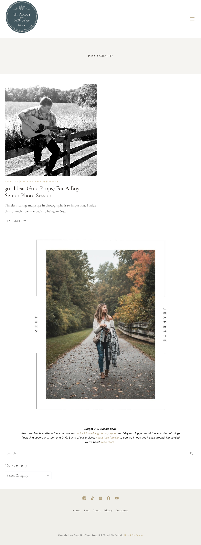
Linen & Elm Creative (133, 535)
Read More (15, 221)
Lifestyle (26, 181)
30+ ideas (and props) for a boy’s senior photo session (43, 192)
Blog (87, 510)
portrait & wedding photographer (96, 433)
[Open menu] (192, 18)
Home (76, 510)
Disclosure (122, 510)
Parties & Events (46, 181)
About (96, 510)
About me (11, 181)
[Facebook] (108, 498)
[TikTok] (92, 498)
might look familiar (107, 437)
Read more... (108, 442)
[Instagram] (84, 498)
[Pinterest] (100, 498)
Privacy (107, 510)
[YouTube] (116, 498)
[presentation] (51, 130)
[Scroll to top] (185, 529)
